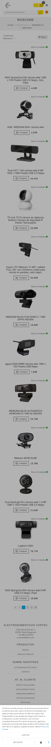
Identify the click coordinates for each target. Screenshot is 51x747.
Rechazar (17, 742)
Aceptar (25, 735)
